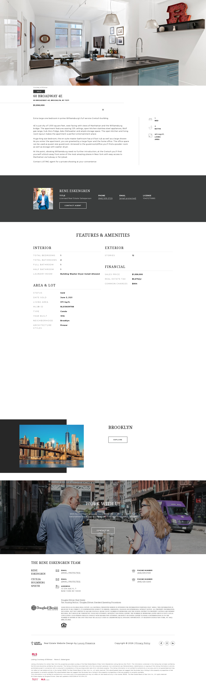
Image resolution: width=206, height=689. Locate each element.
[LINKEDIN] (173, 643)
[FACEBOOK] (161, 643)
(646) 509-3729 (105, 198)
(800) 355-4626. (66, 619)
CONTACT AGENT (73, 205)
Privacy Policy (142, 643)
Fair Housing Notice (70, 602)
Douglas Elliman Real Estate (73, 600)
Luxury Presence (86, 643)
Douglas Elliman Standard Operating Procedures (100, 602)
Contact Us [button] (103, 530)
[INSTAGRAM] (167, 643)
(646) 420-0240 (144, 582)
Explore (118, 440)
